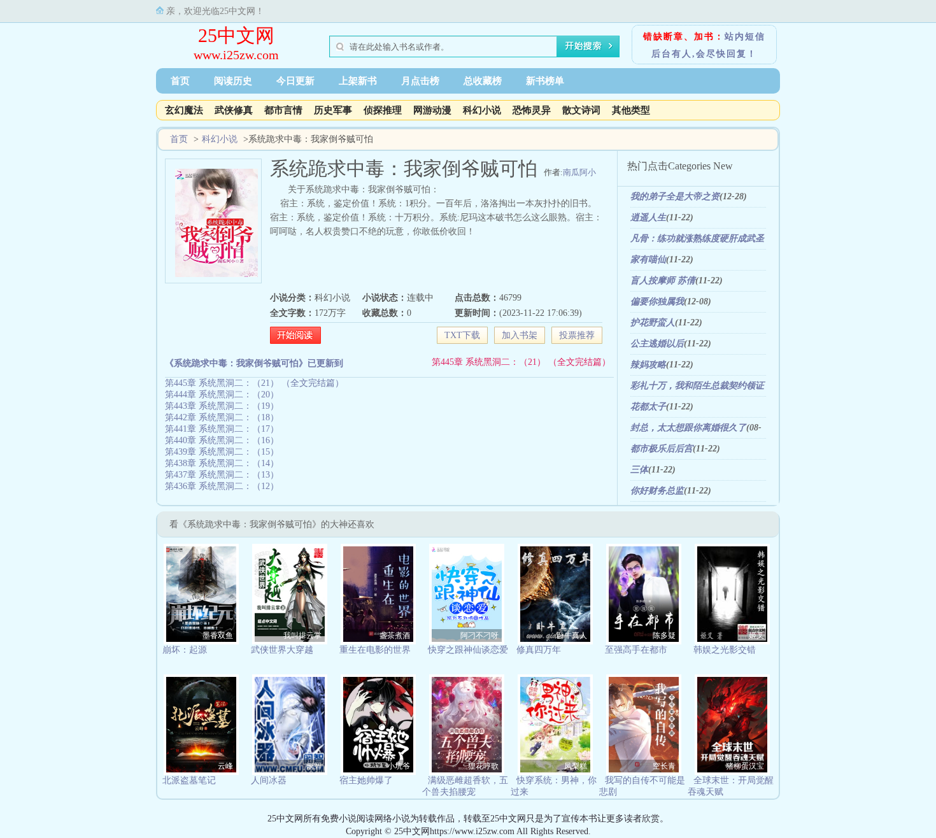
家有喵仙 (648, 259)
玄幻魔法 (184, 110)
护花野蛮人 (652, 322)
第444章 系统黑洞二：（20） (222, 394)
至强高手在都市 (636, 650)
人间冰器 (269, 780)
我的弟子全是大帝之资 (675, 196)
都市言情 (283, 110)
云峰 (225, 766)
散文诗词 (581, 110)
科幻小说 (482, 110)
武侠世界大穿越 (282, 650)
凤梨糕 (575, 766)
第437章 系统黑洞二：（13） (222, 474)
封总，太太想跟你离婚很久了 (688, 427)
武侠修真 (234, 110)
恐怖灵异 (532, 110)
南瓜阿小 (579, 172)
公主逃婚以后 (657, 343)
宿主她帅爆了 (366, 780)
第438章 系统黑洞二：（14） (222, 463)
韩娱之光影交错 (724, 650)
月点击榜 (420, 81)
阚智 (314, 766)
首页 (180, 81)
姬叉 (756, 635)
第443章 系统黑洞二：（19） (222, 406)
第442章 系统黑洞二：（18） (222, 417)
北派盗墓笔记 (189, 780)
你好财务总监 (657, 490)
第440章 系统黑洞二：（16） (222, 440)
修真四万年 (538, 650)
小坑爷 (398, 766)
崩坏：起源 (184, 650)
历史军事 (333, 110)
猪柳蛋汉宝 (745, 766)
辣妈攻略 (648, 364)
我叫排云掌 (302, 635)
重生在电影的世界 (375, 650)
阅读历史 (233, 81)
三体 (639, 469)
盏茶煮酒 (394, 635)
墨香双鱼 (217, 635)
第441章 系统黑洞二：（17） (222, 429)
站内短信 (745, 36)
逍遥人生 (648, 217)
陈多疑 (664, 635)
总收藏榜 (483, 81)
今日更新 (295, 81)
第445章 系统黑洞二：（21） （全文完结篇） (521, 362)
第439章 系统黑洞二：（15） (222, 452)
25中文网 (236, 35)
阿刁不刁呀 (479, 635)
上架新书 (358, 81)
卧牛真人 (572, 635)
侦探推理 (383, 110)
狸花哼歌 (483, 766)
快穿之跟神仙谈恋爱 (468, 650)
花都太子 (648, 406)
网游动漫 (432, 110)
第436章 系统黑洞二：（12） (222, 486)
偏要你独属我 (657, 301)
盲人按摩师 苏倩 (662, 280)
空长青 (664, 766)
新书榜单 (545, 81)
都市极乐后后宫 (661, 448)
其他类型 (631, 110)
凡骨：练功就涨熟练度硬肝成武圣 (697, 238)
